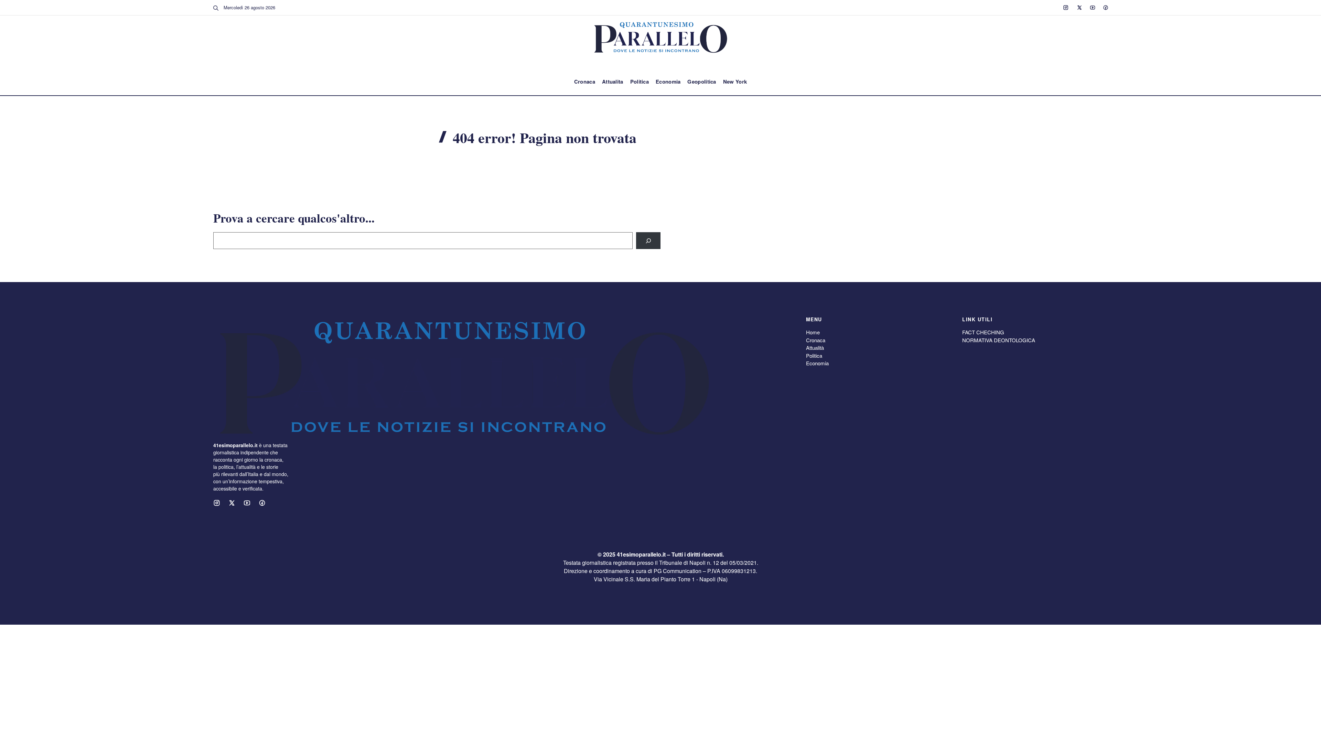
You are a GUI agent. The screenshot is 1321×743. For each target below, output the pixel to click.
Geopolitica (701, 81)
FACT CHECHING (983, 332)
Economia (668, 81)
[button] (216, 7)
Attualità (815, 347)
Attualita (612, 81)
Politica (639, 81)
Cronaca (584, 81)
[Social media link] (1065, 7)
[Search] (648, 240)
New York (735, 81)
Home (813, 332)
